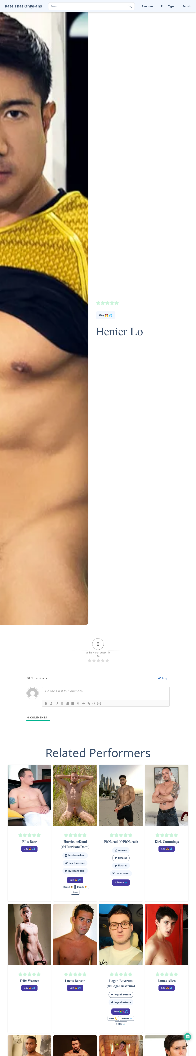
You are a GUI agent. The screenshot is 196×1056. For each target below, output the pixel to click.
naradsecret (122, 873)
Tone (150, 33)
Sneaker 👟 (130, 21)
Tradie (174, 33)
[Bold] (46, 703)
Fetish (186, 6)
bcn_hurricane (77, 863)
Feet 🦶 (151, 15)
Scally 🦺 (175, 15)
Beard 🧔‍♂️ (68, 886)
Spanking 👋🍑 (179, 21)
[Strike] (62, 703)
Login (165, 678)
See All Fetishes (132, 45)
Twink (127, 39)
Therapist (129, 33)
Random (147, 6)
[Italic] (51, 703)
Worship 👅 (177, 39)
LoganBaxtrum (122, 1002)
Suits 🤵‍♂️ (152, 27)
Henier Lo (119, 331)
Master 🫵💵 (131, 15)
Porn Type (167, 6)
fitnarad (122, 858)
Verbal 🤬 (152, 39)
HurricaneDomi (76, 855)
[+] (99, 703)
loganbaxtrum (122, 994)
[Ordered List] (67, 703)
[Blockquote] (78, 703)
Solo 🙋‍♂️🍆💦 (121, 1011)
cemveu (122, 850)
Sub (125, 27)
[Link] (88, 703)
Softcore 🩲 (120, 882)
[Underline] (56, 703)
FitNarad (122, 865)
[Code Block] (83, 703)
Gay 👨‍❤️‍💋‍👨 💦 (105, 315)
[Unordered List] (72, 703)
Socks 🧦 (152, 21)
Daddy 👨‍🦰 (82, 886)
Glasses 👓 (127, 1018)
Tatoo (173, 27)
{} (93, 703)
